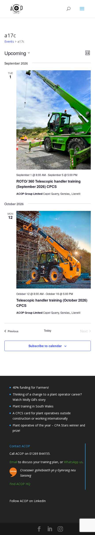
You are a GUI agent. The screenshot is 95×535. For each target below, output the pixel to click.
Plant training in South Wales (33, 406)
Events (9, 41)
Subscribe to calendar (45, 346)
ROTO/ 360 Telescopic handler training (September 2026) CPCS (48, 184)
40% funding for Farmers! (31, 387)
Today (47, 330)
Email (13, 462)
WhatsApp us (73, 462)
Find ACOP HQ (20, 484)
